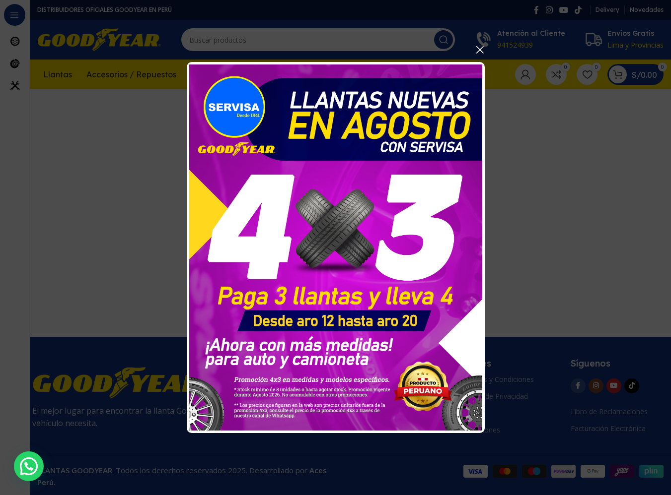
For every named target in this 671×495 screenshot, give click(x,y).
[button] (29, 466)
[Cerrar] (479, 49)
